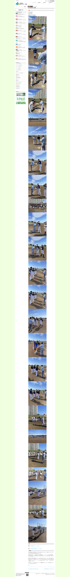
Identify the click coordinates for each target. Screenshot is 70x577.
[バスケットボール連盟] (17, 46)
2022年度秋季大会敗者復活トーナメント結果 (35, 548)
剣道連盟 (17, 74)
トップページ (34, 2)
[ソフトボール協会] (17, 33)
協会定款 (44, 2)
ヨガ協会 (17, 71)
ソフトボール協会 (18, 63)
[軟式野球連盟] (30, 6)
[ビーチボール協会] (17, 25)
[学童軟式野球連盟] (17, 58)
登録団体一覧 (51, 2)
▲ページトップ (52, 567)
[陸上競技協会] (17, 36)
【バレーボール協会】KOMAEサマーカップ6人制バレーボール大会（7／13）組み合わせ (21, 42)
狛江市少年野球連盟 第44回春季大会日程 (21, 59)
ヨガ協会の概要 (17, 53)
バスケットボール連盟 (18, 65)
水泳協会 (17, 80)
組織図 (36, 573)
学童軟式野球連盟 (18, 77)
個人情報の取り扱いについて (47, 573)
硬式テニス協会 (17, 83)
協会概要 (39, 2)
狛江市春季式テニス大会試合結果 (20, 28)
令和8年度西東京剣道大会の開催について (21, 14)
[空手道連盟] (17, 49)
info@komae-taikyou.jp (18, 575)
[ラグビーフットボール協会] (17, 30)
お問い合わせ (52, 573)
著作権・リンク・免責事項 (41, 573)
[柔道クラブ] (17, 55)
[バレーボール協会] (17, 40)
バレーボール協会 (18, 68)
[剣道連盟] (17, 13)
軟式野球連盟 (17, 86)
